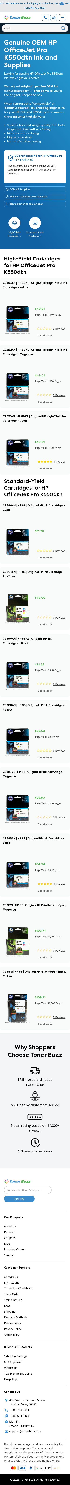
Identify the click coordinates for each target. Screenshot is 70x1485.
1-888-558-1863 (19, 1416)
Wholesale (10, 1368)
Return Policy (12, 1323)
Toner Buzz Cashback (18, 1288)
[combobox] (35, 28)
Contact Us (11, 1277)
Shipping (9, 1311)
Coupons (10, 1238)
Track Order (12, 1294)
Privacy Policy (12, 1329)
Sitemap (9, 1255)
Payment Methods (15, 1317)
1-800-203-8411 (19, 1410)
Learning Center (14, 1249)
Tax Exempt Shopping (18, 1373)
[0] (53, 17)
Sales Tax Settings (15, 1356)
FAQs (7, 1306)
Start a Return (13, 1300)
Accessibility (11, 1335)
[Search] (63, 28)
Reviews (9, 1232)
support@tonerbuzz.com (25, 1431)
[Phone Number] (45, 17)
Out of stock (45, 335)
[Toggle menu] (62, 17)
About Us (10, 1226)
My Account (11, 1282)
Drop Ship (10, 1379)
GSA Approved (13, 1362)
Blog (7, 1244)
